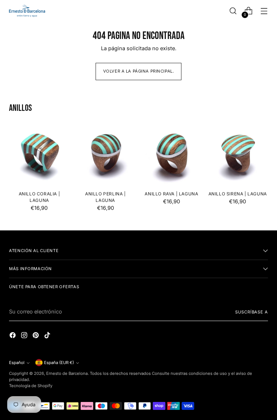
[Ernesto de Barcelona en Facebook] (13, 336)
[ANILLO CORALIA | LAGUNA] (39, 155)
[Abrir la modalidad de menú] (264, 11)
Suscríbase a (251, 312)
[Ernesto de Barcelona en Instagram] (25, 336)
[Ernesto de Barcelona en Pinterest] (36, 336)
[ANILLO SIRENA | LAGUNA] (237, 155)
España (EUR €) (59, 362)
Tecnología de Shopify (30, 385)
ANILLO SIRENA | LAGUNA (237, 193)
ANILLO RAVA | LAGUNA (171, 193)
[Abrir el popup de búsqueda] (233, 11)
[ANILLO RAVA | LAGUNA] (171, 155)
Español (17, 362)
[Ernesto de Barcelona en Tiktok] (48, 336)
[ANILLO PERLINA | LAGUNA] (105, 155)
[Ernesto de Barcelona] (27, 11)
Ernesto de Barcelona (67, 373)
